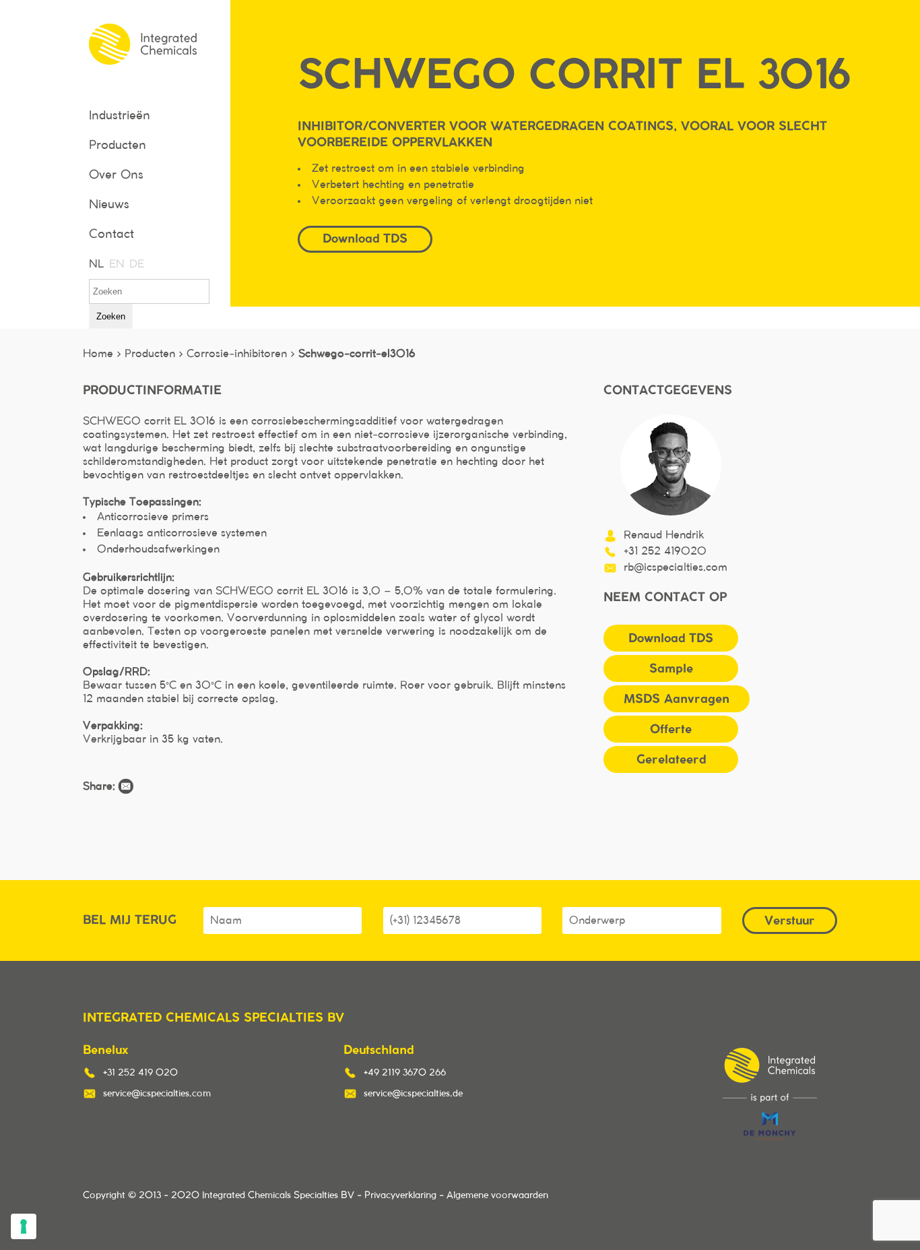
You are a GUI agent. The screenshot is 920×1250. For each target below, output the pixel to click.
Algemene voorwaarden (497, 1195)
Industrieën (119, 116)
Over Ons (116, 175)
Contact (111, 234)
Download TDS (670, 637)
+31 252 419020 (665, 551)
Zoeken (110, 316)
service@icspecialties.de (413, 1093)
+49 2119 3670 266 (405, 1072)
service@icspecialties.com (157, 1093)
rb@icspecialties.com (675, 567)
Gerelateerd (671, 759)
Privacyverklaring (400, 1195)
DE (136, 264)
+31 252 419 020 (140, 1072)
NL (95, 264)
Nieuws (109, 205)
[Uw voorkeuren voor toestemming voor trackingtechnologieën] (23, 1226)
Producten (117, 145)
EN (116, 264)
